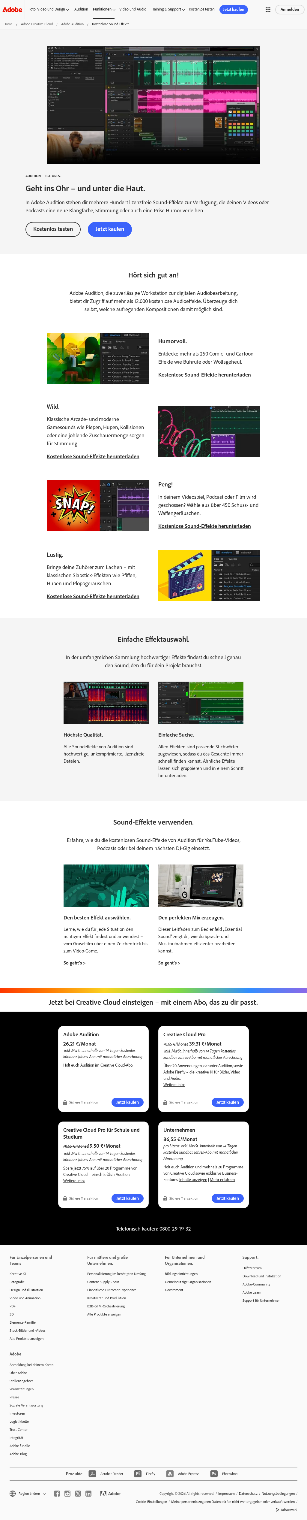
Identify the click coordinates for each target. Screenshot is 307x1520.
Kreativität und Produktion (106, 1298)
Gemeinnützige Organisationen (188, 1282)
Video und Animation (25, 1298)
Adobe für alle (20, 1446)
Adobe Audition (72, 24)
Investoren (17, 1413)
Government (174, 1290)
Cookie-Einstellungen (151, 1502)
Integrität (16, 1438)
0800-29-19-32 (175, 1228)
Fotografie (17, 1282)
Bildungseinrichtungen (181, 1274)
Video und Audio (132, 9)
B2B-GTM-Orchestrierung (106, 1306)
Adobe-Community (256, 1284)
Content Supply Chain (103, 1282)
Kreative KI (18, 1274)
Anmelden (290, 9)
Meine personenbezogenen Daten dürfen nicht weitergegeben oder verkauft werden (233, 1502)
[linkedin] (88, 1494)
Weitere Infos (174, 1084)
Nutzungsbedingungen (278, 1493)
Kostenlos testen (202, 9)
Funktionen (102, 9)
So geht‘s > (75, 963)
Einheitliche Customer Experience (111, 1290)
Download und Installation (262, 1276)
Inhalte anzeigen (193, 1179)
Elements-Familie (23, 1322)
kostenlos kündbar (177, 1152)
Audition (81, 9)
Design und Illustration (26, 1290)
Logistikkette (19, 1421)
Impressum (226, 1493)
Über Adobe (18, 1373)
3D (12, 1314)
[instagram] (67, 1494)
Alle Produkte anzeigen (26, 1339)
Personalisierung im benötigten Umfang (116, 1274)
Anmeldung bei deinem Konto (31, 1365)
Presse (14, 1397)
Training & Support (166, 9)
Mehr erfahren (222, 1179)
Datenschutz (248, 1493)
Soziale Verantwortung (26, 1405)
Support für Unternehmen (261, 1300)
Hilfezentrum (252, 1268)
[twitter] (78, 1494)
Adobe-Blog (18, 1454)
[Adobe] (12, 9)
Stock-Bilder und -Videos (28, 1330)
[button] (268, 9)
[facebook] (57, 1494)
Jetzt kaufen (233, 9)
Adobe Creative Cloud (37, 24)
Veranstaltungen (22, 1389)
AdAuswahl (289, 1510)
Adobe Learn (252, 1292)
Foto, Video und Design (46, 9)
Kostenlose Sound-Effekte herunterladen (204, 374)
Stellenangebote (22, 1381)
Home (8, 24)
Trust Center (19, 1430)
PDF (13, 1306)
